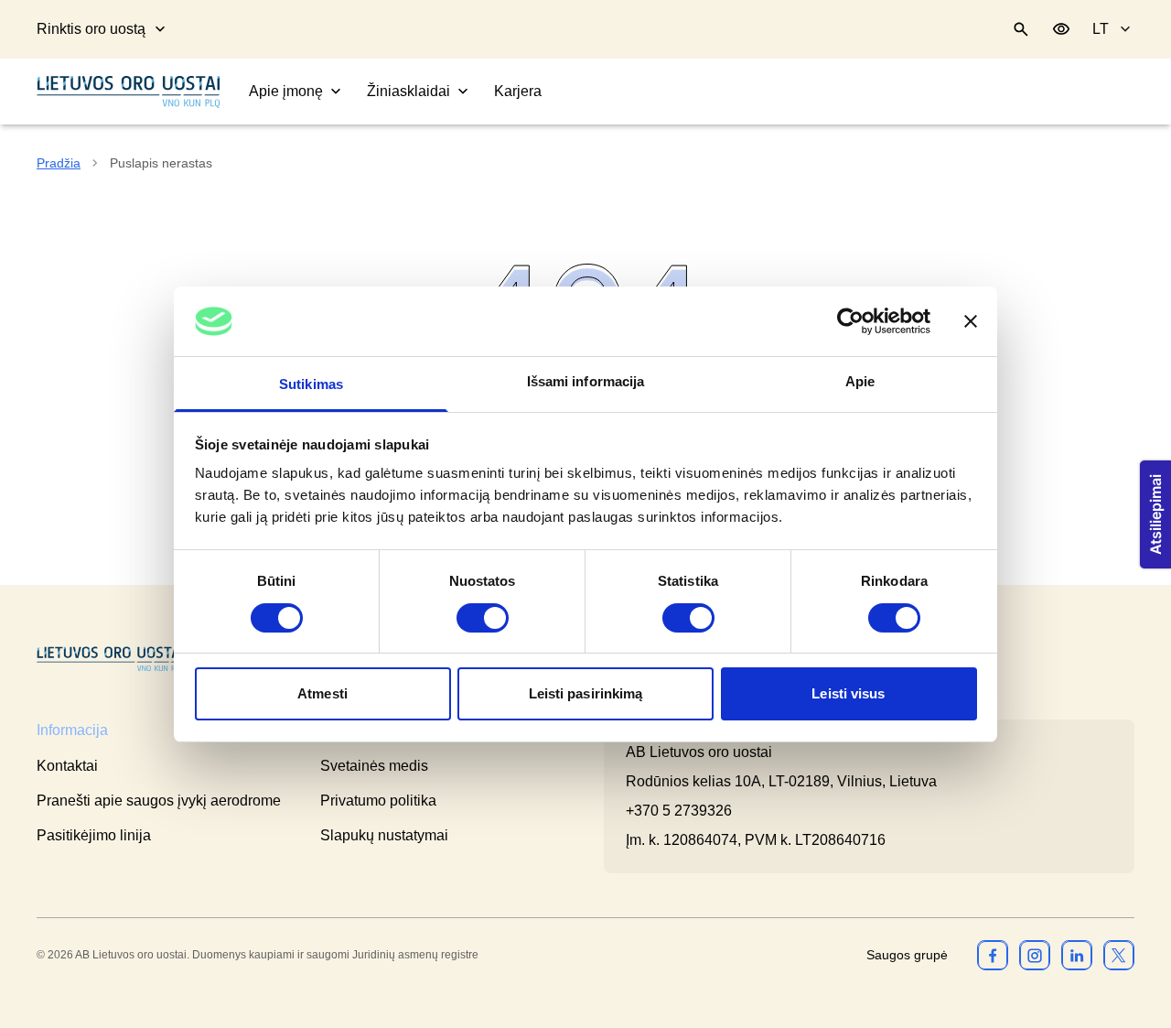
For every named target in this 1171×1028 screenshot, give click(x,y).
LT (1100, 29)
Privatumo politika (378, 800)
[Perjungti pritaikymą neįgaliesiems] (1061, 29)
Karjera (518, 91)
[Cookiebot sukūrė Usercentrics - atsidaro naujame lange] (850, 321)
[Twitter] (1118, 954)
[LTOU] (110, 660)
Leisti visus (848, 693)
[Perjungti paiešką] (1021, 29)
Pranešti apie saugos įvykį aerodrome (159, 800)
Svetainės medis (374, 766)
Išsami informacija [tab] (586, 381)
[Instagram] (1034, 954)
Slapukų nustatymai (384, 835)
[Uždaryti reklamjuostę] (970, 321)
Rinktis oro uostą (91, 29)
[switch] (483, 618)
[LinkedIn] (1076, 954)
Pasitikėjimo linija (94, 835)
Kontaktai (67, 766)
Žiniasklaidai (408, 91)
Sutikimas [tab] (311, 384)
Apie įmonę (286, 91)
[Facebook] (992, 954)
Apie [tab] (860, 381)
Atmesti (322, 693)
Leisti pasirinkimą (586, 693)
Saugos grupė (907, 954)
